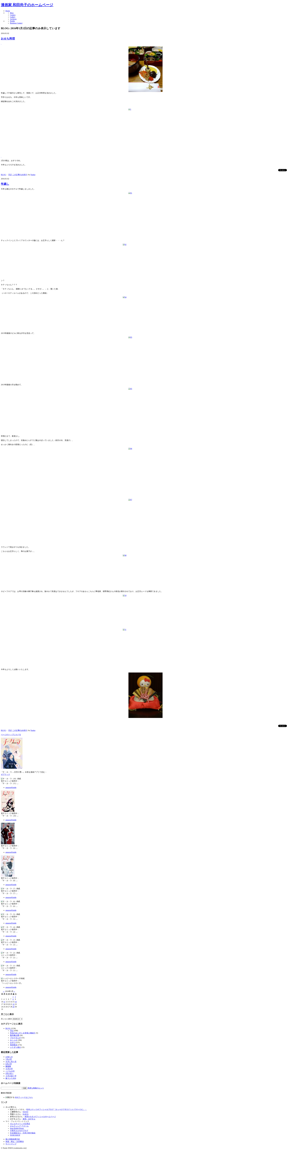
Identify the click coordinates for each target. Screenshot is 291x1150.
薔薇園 (8, 1066)
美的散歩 (13, 1045)
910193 (25, 1112)
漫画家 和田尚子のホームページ (27, 5)
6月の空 (8, 1064)
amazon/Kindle (10, 787)
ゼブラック (5, 774)
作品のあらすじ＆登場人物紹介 (22, 1033)
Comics (12, 15)
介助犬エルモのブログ (19, 1130)
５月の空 (9, 1069)
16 (16, 1002)
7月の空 (8, 1059)
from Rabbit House (17, 1128)
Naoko (32, 175)
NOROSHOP (15, 1135)
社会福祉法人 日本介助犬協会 (22, 1133)
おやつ (12, 1042)
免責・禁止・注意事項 (14, 1142)
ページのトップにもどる (11, 735)
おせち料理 (8, 38)
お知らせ (9, 1057)
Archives (13, 19)
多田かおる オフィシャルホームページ (40, 1117)
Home (7, 11)
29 (13, 1007)
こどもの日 (10, 1071)
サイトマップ (10, 1144)
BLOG (3, 175)
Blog (12, 13)
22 (13, 1004)
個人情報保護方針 (12, 1139)
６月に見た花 (10, 1062)
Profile (12, 21)
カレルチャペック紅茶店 (20, 1124)
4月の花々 (9, 1073)
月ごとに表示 (6, 1019)
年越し (5, 183)
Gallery (12, 17)
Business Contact (16, 23)
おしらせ (13, 1040)
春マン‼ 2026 (10, 1078)
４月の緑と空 (10, 1076)
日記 (10, 175)
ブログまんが (15, 1038)
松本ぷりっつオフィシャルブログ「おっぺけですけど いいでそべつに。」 (56, 1109)
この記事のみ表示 (19, 175)
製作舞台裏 (14, 1035)
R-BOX (26, 1114)
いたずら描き (15, 1047)
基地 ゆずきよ (29, 1119)
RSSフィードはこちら (24, 1097)
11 (4, 1002)
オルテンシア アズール (19, 1126)
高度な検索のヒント (36, 1088)
